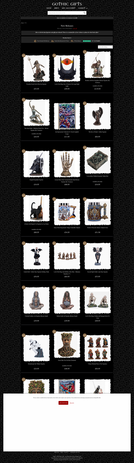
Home (22, 22)
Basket (83, 8)
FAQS (61, 452)
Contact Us (66, 452)
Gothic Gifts (67, 4)
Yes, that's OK (63, 403)
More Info (72, 402)
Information (56, 452)
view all (75, 28)
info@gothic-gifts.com (75, 452)
